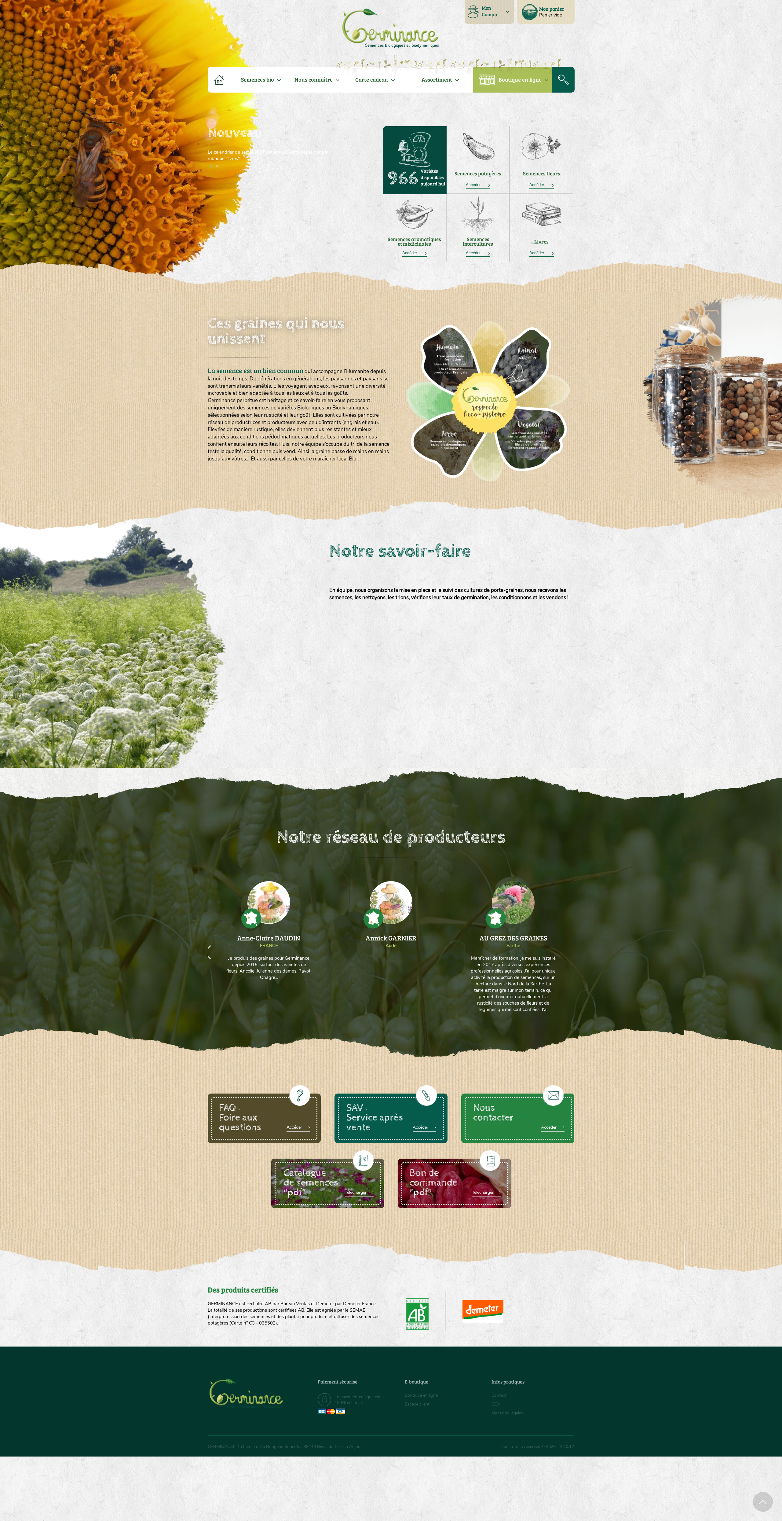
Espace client (417, 1404)
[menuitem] (546, 12)
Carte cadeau (371, 79)
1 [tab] (212, 166)
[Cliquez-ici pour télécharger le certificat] (482, 1311)
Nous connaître (313, 79)
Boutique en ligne (520, 79)
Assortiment (437, 79)
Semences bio (257, 79)
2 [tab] (217, 166)
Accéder (478, 184)
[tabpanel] (269, 144)
